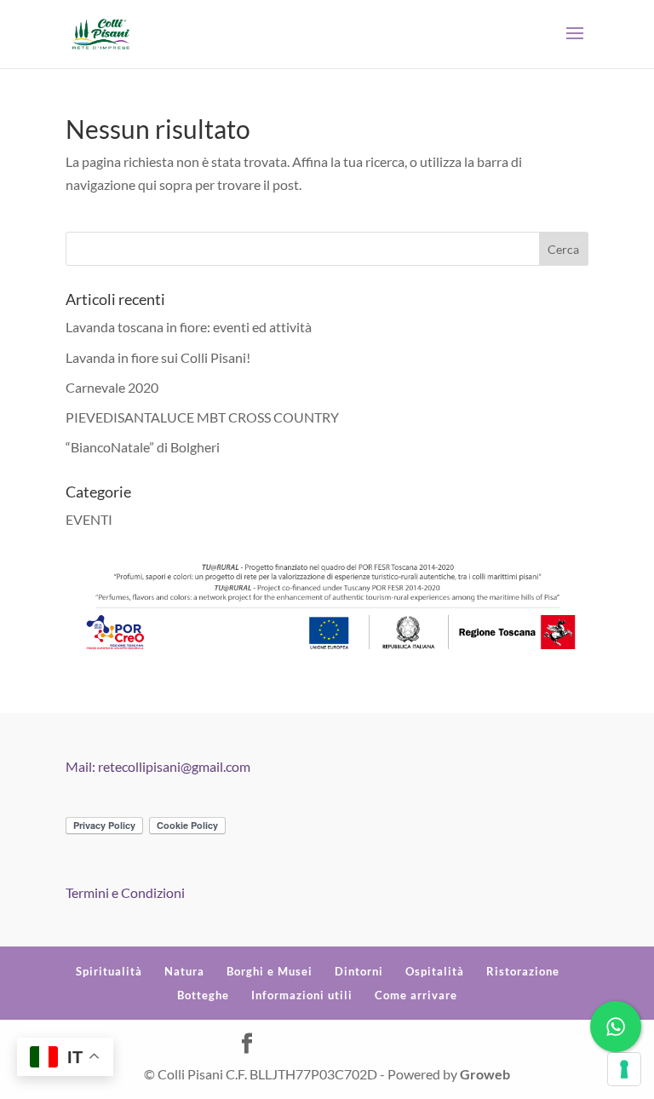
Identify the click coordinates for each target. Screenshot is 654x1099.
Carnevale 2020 (112, 387)
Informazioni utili (302, 995)
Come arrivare (416, 995)
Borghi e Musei (270, 971)
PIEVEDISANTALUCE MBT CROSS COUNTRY (202, 417)
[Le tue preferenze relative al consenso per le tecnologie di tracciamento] (624, 1069)
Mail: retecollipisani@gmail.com (158, 766)
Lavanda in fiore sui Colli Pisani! (158, 357)
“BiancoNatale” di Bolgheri (143, 447)
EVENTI (89, 519)
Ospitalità (434, 971)
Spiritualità (109, 971)
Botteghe (203, 995)
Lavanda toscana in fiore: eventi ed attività (189, 327)
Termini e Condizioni (125, 892)
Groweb (485, 1074)
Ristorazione (522, 971)
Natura (184, 971)
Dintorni (359, 971)
